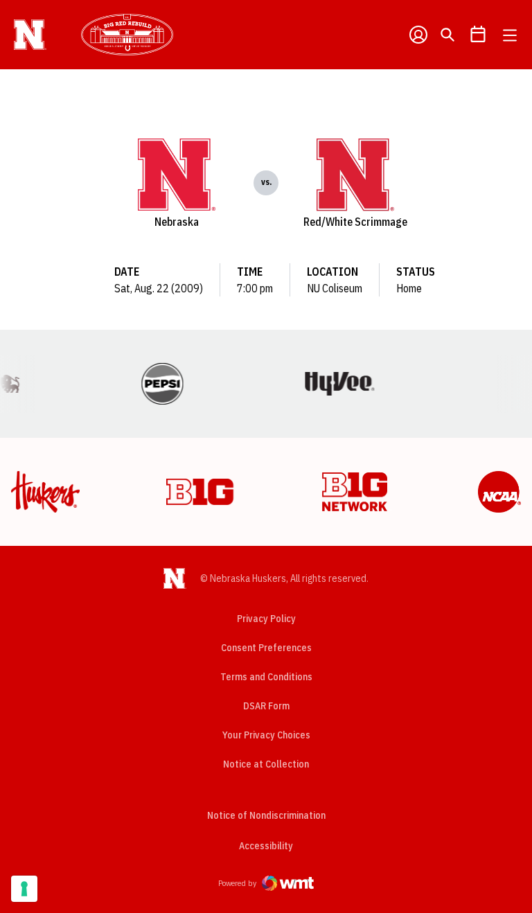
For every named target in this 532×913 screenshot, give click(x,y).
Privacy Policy (266, 618)
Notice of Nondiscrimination (266, 815)
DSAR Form (266, 706)
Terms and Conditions (266, 677)
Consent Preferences (266, 647)
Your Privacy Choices (266, 735)
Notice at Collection (266, 764)
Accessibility (266, 845)
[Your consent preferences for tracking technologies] (24, 889)
